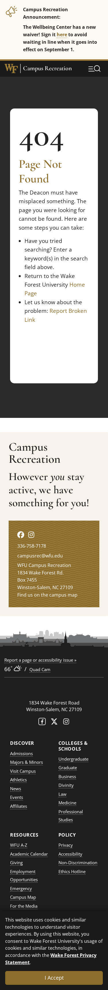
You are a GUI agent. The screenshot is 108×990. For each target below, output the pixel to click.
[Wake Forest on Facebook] (42, 723)
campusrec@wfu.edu (40, 556)
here (62, 34)
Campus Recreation (47, 68)
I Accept (54, 977)
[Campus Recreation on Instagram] (31, 534)
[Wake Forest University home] (11, 68)
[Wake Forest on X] (54, 723)
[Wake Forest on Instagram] (66, 723)
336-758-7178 (31, 546)
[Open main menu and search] (94, 68)
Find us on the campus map (47, 595)
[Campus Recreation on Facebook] (20, 534)
